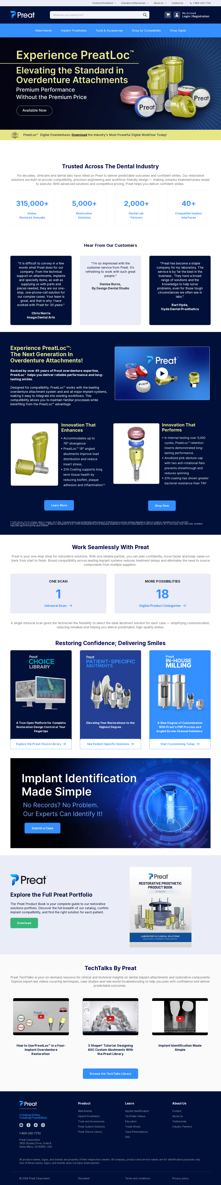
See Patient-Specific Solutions (108, 744)
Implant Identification (137, 1110)
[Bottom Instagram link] (43, 1125)
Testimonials (179, 1121)
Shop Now (162, 505)
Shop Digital (178, 30)
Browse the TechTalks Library (110, 1073)
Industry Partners (182, 1126)
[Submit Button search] (146, 15)
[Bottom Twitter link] (36, 1125)
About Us (177, 1116)
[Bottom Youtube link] (21, 1125)
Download (24, 923)
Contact (176, 1110)
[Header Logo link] (22, 15)
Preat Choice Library (90, 1131)
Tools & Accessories (109, 30)
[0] (167, 14)
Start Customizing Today (178, 744)
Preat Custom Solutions (91, 1126)
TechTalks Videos (135, 1116)
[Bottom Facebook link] (28, 1125)
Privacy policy (180, 1178)
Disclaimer (84, 1178)
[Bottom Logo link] (28, 1105)
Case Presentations (136, 1131)
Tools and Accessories (91, 1121)
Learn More (59, 505)
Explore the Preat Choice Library (38, 744)
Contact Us (177, 3)
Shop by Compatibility (146, 30)
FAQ (127, 1136)
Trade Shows (133, 1126)
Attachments (43, 30)
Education (131, 1121)
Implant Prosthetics (74, 30)
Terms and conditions (137, 1178)
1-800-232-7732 (202, 3)
